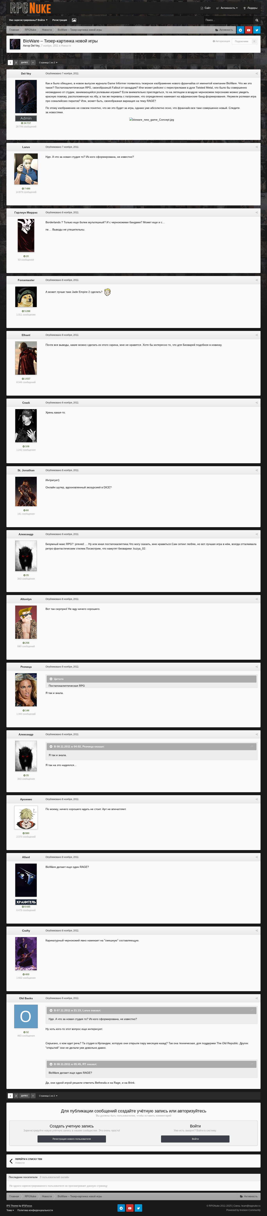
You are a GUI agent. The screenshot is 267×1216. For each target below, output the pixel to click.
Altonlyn (26, 599)
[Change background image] (74, 20)
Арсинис (26, 799)
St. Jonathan (26, 470)
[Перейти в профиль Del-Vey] (15, 44)
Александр (26, 534)
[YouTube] (248, 30)
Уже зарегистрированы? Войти (27, 20)
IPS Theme (12, 1205)
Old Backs (26, 998)
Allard (26, 857)
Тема (9, 1210)
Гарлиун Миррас (26, 212)
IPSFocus (27, 1205)
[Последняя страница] (33, 62)
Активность (227, 7)
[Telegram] (240, 30)
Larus (26, 147)
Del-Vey (35, 45)
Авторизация (222, 41)
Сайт (207, 7)
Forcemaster (26, 280)
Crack (26, 402)
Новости (66, 45)
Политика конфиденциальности (35, 1210)
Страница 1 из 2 (47, 62)
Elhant (26, 335)
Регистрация (59, 20)
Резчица (26, 666)
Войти (195, 1139)
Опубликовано (62, 73)
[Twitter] (257, 30)
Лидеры (252, 7)
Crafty (26, 930)
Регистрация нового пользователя (72, 1139)
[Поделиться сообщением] (257, 73)
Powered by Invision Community (243, 1210)
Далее (24, 62)
